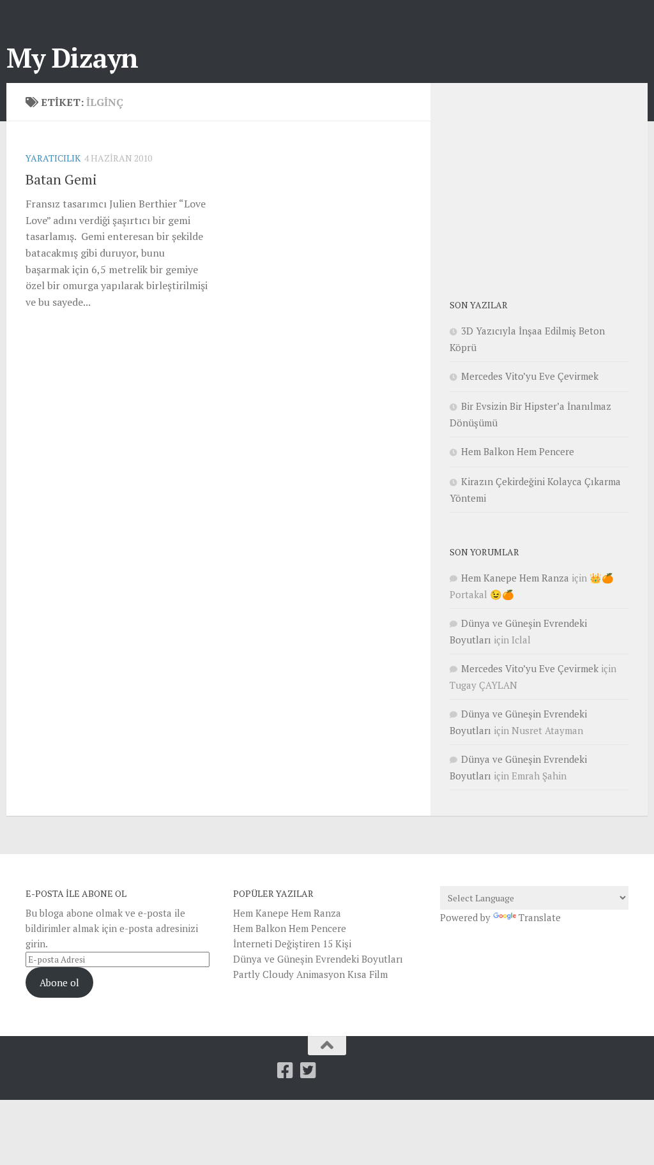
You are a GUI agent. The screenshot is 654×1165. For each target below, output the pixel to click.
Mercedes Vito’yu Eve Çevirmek (529, 376)
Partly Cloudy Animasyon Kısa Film (310, 974)
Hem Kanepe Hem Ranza (515, 577)
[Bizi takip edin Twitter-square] (308, 1070)
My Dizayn (72, 57)
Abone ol (59, 982)
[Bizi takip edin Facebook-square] (285, 1070)
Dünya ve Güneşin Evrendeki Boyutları (318, 958)
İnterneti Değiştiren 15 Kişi (292, 943)
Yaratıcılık (53, 158)
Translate (540, 917)
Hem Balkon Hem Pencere (517, 451)
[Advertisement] (545, 182)
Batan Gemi (61, 179)
